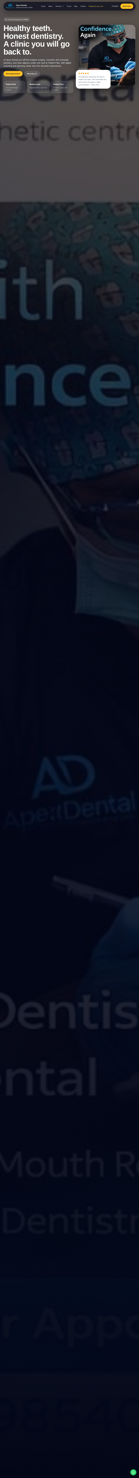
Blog (75, 6)
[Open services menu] (63, 6)
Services (58, 6)
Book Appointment (13, 74)
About (50, 6)
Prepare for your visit (96, 6)
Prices (69, 6)
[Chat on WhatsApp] (133, 1472)
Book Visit (127, 6)
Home (43, 6)
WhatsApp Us (32, 74)
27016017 (115, 6)
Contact (83, 6)
